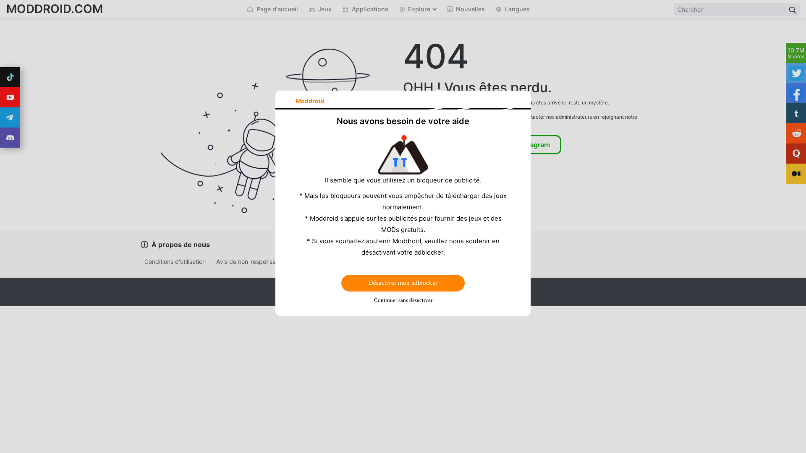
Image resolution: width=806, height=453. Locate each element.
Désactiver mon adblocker (403, 282)
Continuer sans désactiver (403, 300)
